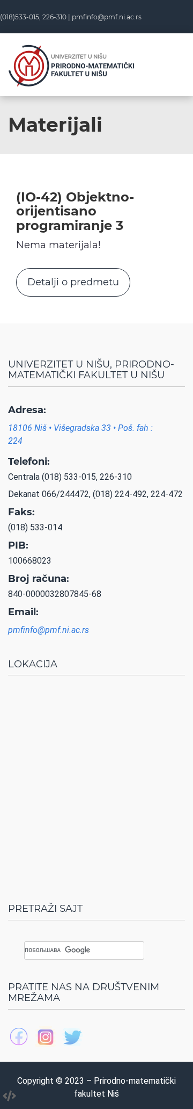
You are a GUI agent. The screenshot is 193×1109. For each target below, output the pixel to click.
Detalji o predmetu (73, 282)
